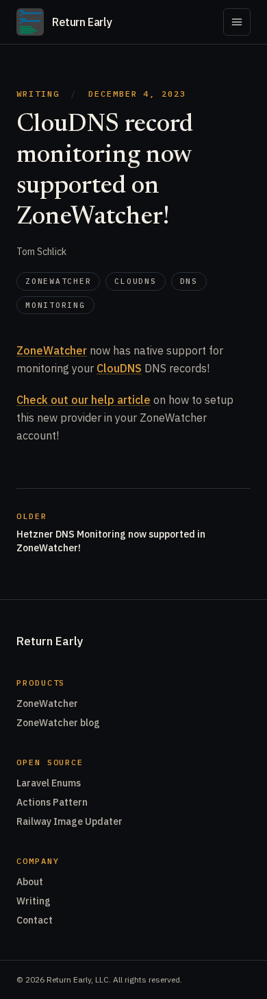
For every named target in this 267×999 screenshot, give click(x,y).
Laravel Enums (48, 783)
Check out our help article (83, 400)
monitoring (55, 305)
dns (189, 281)
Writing (37, 93)
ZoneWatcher (51, 350)
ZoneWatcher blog (58, 723)
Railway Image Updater (69, 821)
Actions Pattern (52, 802)
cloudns (135, 281)
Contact (34, 920)
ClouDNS (119, 368)
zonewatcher (58, 281)
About (29, 882)
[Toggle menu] (237, 22)
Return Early (50, 641)
